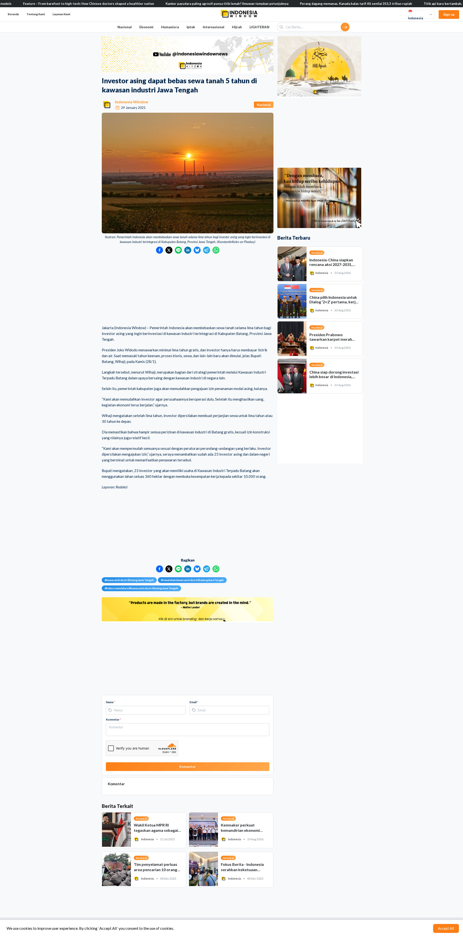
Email (194, 702)
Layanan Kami (61, 14)
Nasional (124, 27)
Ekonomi (146, 27)
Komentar (113, 719)
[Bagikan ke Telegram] (206, 250)
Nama (110, 702)
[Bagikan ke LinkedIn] (187, 250)
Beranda (13, 14)
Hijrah (237, 27)
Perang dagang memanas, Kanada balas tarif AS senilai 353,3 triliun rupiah (326, 4)
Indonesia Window (131, 101)
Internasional (213, 27)
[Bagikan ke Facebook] (159, 250)
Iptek (191, 27)
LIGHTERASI (259, 27)
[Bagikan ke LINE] (178, 250)
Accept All (446, 928)
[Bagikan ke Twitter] (168, 250)
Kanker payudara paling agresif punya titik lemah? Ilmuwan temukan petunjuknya (197, 4)
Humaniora (170, 27)
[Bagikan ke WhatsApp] (215, 250)
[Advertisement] (187, 290)
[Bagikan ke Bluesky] (197, 250)
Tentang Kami (36, 14)
